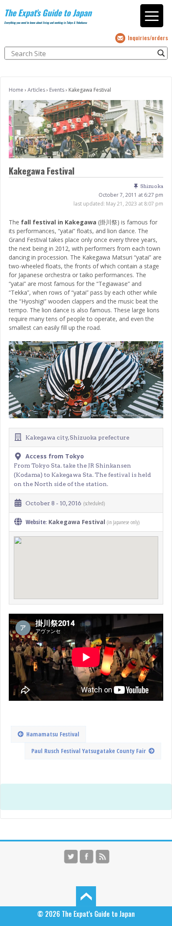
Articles (36, 89)
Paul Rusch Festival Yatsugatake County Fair (88, 751)
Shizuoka (151, 186)
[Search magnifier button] (161, 53)
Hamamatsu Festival (52, 734)
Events (56, 89)
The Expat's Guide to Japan (47, 12)
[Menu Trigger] (151, 15)
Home (16, 89)
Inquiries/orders (148, 37)
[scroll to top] (86, 895)
